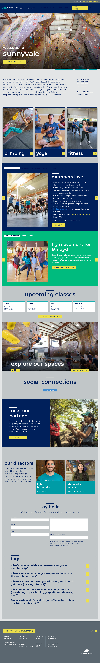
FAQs (37, 640)
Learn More (17, 437)
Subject (14, 517)
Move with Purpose (7, 639)
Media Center (38, 646)
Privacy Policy (51, 638)
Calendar (44, 8)
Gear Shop (39, 643)
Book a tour (79, 370)
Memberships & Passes (32, 8)
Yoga (60, 8)
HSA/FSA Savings (52, 646)
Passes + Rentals (41, 168)
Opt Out (49, 640)
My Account (78, 1)
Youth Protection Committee (53, 643)
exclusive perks (57, 168)
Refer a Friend (27, 236)
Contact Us (40, 636)
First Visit (22, 8)
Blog (20, 640)
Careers (38, 638)
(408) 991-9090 (82, 94)
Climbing (53, 8)
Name (13, 524)
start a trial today (62, 267)
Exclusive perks (60, 209)
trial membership (12, 236)
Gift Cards (50, 636)
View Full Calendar (49, 316)
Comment (53, 517)
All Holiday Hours (84, 86)
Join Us (57, 225)
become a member (13, 62)
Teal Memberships (10, 644)
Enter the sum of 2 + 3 (58, 534)
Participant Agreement (90, 1)
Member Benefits (12, 168)
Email (13, 531)
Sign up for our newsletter (18, 631)
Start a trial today (77, 8)
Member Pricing (27, 168)
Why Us (6, 636)
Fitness (66, 8)
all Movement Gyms (81, 214)
